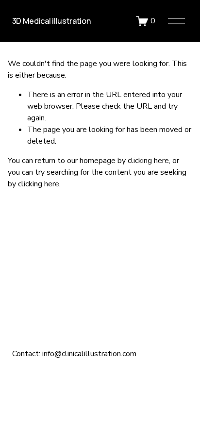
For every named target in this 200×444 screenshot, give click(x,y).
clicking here (148, 160)
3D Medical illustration (51, 21)
